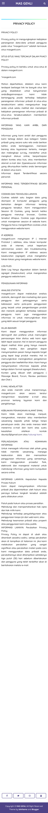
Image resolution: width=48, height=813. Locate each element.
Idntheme (23, 809)
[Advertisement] (24, 12)
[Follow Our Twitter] (18, 795)
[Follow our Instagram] (30, 795)
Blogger (35, 809)
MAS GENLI (21, 806)
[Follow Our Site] (41, 795)
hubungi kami (35, 434)
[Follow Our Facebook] (7, 795)
